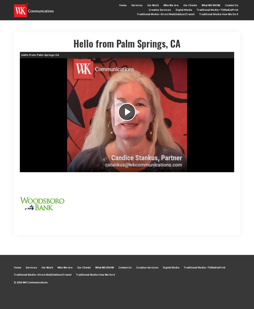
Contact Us (231, 5)
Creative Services (160, 9)
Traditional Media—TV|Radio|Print (217, 9)
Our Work (153, 5)
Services (136, 5)
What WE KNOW (211, 5)
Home (123, 5)
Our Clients (190, 5)
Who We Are (171, 5)
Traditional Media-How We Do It (218, 14)
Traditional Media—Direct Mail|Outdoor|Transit (165, 14)
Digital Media (184, 9)
